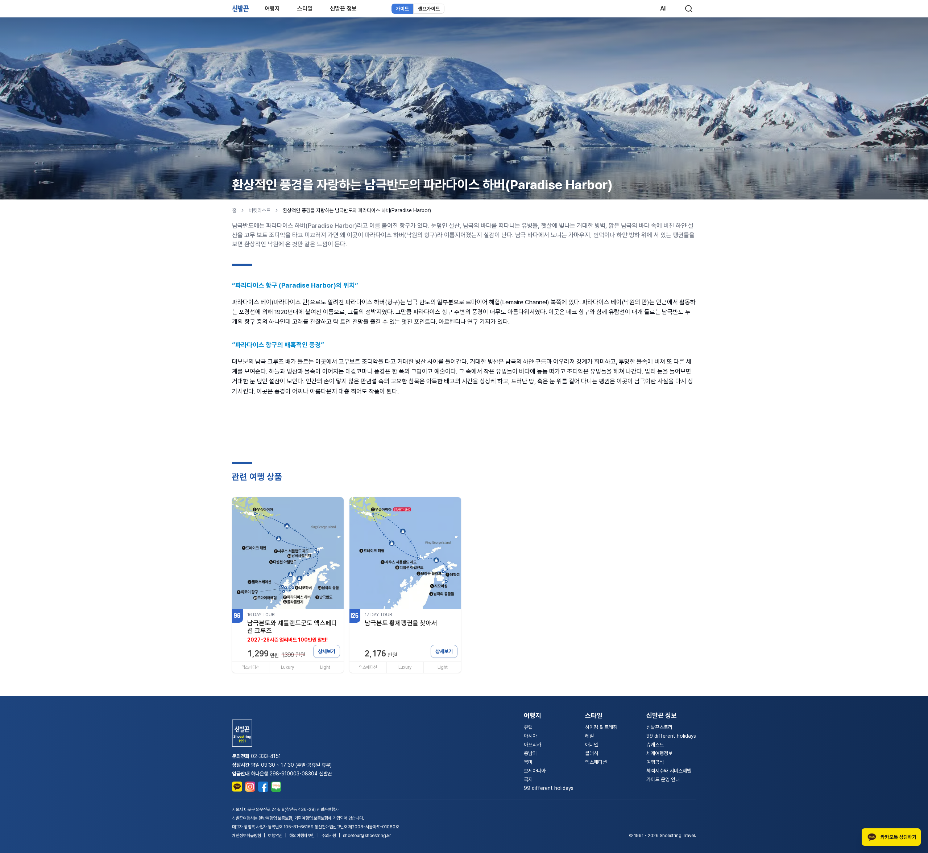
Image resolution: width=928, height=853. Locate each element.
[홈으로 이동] (240, 8)
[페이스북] (263, 787)
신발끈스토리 (659, 727)
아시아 (530, 736)
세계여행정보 (659, 753)
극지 (528, 779)
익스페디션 (596, 762)
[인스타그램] (250, 787)
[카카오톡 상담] (237, 787)
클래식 (591, 753)
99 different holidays (548, 788)
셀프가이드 (429, 9)
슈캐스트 (655, 744)
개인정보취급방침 (246, 835)
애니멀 (591, 744)
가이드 (402, 9)
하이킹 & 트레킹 (601, 727)
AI (663, 8)
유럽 (528, 727)
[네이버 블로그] (276, 787)
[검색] (689, 8)
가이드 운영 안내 (663, 779)
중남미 (530, 753)
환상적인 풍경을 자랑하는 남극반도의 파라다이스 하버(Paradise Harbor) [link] (357, 210)
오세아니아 (535, 771)
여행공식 (655, 762)
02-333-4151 (266, 756)
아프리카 (532, 744)
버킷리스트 (259, 210)
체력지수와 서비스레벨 (668, 771)
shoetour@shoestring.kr (367, 835)
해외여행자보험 (302, 835)
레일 (589, 736)
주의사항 (329, 835)
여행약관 (275, 835)
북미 (528, 762)
